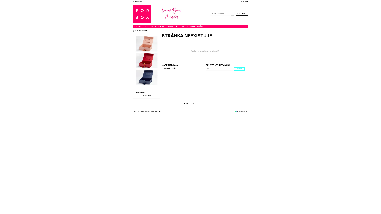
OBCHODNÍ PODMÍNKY (195, 26)
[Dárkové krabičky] (134, 31)
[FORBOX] (142, 14)
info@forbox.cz (139, 1)
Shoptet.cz (187, 103)
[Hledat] (232, 13)
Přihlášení (244, 1)
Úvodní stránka (141, 26)
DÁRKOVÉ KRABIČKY (158, 26)
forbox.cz (194, 103)
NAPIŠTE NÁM (173, 26)
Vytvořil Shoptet (242, 111)
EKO (182, 26)
